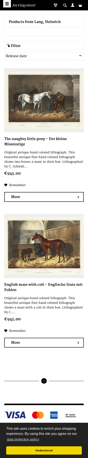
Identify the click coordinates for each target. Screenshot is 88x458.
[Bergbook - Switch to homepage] (24, 6)
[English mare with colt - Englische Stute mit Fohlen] (44, 246)
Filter (15, 46)
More (15, 197)
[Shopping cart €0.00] (80, 5)
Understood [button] (44, 450)
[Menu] (7, 3)
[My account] (72, 5)
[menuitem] (72, 5)
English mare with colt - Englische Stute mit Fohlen (43, 287)
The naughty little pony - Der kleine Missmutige (35, 141)
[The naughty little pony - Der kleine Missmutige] (44, 100)
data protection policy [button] (23, 439)
